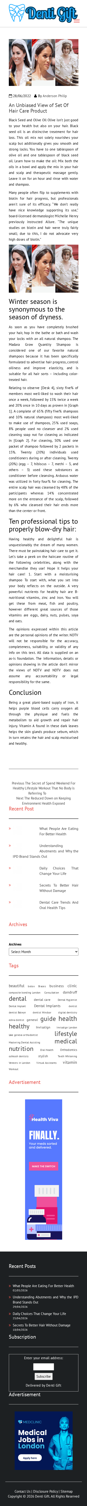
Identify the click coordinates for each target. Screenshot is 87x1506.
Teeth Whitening (67, 1056)
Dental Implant (17, 1006)
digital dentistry (67, 1012)
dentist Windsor (42, 1012)
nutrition (21, 1048)
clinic (72, 985)
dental (18, 999)
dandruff (70, 992)
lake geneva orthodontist (23, 1035)
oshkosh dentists (19, 1056)
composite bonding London (25, 992)
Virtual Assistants (46, 1062)
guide (48, 1019)
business (56, 985)
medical (66, 1041)
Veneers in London (19, 1062)
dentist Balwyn (17, 1012)
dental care (42, 1000)
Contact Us (22, 1491)
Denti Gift (53, 1385)
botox (31, 986)
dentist (73, 1006)
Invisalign (43, 1027)
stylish (43, 1056)
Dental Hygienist (67, 1000)
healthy (19, 1026)
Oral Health (46, 1050)
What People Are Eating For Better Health (43, 1286)
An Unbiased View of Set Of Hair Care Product (38, 108)
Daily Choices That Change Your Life (39, 1313)
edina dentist (16, 1020)
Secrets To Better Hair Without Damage (42, 1325)
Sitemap (67, 1491)
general (32, 1020)
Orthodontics (68, 1050)
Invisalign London (67, 1027)
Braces (42, 986)
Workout (14, 1069)
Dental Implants (47, 1005)
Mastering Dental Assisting (24, 1042)
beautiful (17, 985)
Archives (15, 944)
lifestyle (66, 1033)
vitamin (70, 1062)
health (67, 1018)
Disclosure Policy (45, 1491)
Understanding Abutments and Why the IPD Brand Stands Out (45, 851)
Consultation (51, 992)
